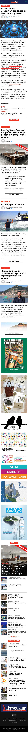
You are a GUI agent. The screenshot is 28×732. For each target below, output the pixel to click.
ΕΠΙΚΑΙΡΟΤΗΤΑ (6, 719)
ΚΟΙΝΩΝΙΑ (14, 719)
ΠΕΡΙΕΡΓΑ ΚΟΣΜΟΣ (13, 721)
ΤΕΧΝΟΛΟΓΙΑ (23, 721)
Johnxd (8, 141)
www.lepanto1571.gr (15, 84)
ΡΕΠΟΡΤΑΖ (14, 722)
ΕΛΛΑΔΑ (5, 721)
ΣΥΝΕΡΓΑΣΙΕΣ (22, 719)
